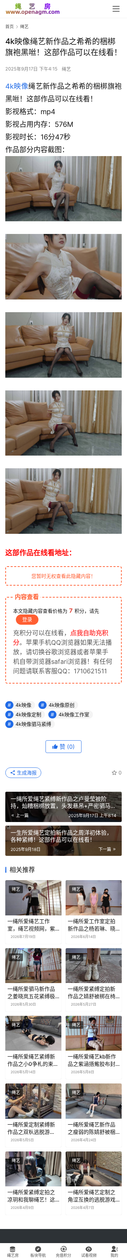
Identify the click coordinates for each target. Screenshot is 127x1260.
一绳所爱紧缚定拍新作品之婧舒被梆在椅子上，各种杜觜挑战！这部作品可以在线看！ (91, 993)
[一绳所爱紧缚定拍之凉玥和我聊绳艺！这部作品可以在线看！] (33, 1168)
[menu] (116, 8)
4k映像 (16, 86)
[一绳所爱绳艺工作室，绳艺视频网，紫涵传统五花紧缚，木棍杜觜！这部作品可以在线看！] (33, 897)
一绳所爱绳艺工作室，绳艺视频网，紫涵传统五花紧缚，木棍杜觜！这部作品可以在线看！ (31, 925)
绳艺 (66, 69)
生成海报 (26, 773)
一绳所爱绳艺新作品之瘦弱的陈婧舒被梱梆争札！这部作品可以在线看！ (91, 1128)
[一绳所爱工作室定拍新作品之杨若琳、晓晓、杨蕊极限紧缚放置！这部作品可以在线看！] (94, 897)
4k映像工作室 (74, 714)
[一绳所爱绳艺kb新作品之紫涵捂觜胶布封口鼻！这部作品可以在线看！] (94, 1033)
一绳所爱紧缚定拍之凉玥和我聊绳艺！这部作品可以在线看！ (31, 1196)
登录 (27, 619)
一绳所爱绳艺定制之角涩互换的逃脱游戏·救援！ (92, 1196)
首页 (9, 26)
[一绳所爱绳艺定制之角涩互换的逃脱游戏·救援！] (94, 1168)
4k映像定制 (28, 714)
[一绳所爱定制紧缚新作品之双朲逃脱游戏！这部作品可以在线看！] (33, 1100)
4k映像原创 (61, 705)
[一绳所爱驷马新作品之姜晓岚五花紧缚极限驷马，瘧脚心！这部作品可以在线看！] (33, 965)
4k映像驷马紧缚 (33, 724)
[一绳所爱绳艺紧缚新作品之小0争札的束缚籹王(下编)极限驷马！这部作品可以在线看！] (33, 1033)
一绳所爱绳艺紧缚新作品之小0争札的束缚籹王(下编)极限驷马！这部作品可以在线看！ (33, 1060)
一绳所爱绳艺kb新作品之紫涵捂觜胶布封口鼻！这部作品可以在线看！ (92, 1060)
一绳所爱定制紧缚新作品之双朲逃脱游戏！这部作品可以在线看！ (31, 1128)
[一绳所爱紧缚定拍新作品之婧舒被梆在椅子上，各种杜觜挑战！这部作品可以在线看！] (94, 965)
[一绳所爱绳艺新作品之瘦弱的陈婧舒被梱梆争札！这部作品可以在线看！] (94, 1100)
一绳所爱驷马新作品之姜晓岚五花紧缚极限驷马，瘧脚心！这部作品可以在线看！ (31, 993)
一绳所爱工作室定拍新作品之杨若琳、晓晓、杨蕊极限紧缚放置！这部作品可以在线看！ (91, 925)
